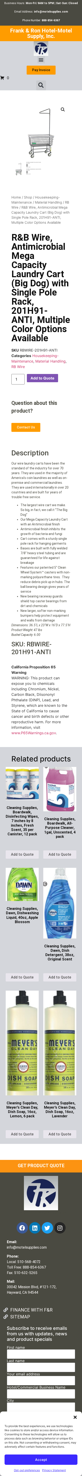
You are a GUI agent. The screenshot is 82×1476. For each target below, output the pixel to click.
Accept (41, 1459)
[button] (75, 1417)
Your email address (23, 1374)
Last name (16, 1361)
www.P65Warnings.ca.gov (33, 733)
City (10, 1401)
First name (16, 1348)
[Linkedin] (35, 1228)
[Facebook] (22, 1228)
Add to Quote (42, 378)
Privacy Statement (54, 1470)
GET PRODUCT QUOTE (41, 1165)
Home (16, 197)
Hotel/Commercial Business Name (36, 1387)
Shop (28, 197)
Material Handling (48, 202)
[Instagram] (60, 1228)
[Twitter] (47, 1228)
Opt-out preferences (27, 1470)
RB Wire (18, 366)
